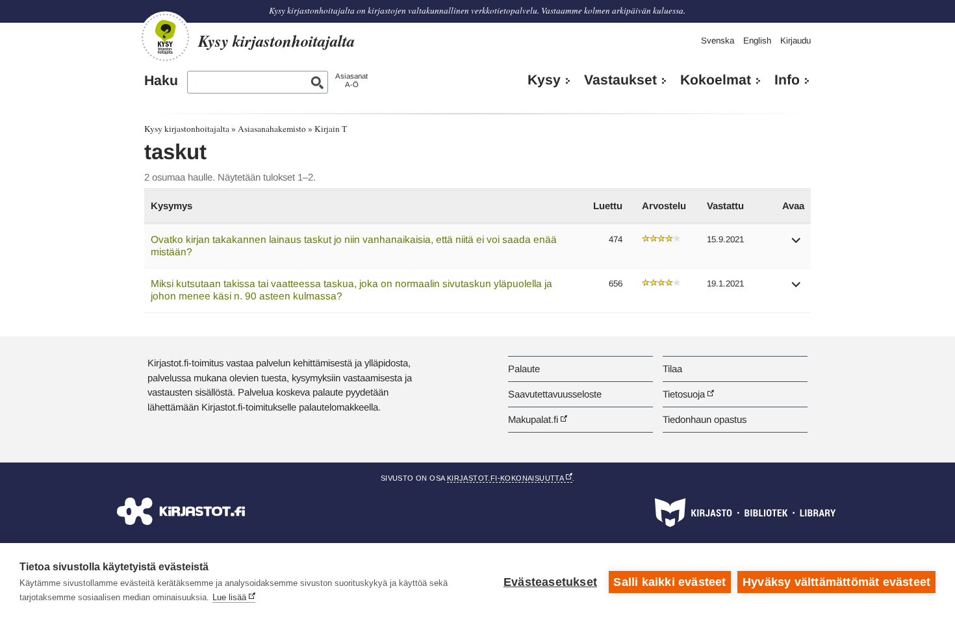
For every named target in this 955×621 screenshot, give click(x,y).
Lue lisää (229, 597)
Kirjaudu (795, 40)
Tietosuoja (684, 393)
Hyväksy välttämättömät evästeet (836, 582)
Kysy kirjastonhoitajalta (186, 128)
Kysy (544, 80)
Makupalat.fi (533, 419)
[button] (796, 244)
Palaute (524, 368)
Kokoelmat (715, 80)
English (757, 40)
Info (787, 80)
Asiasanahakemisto (272, 128)
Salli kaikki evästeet (669, 582)
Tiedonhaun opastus (704, 419)
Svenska (717, 40)
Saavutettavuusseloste (555, 393)
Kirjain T (330, 128)
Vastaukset (620, 80)
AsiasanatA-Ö (351, 80)
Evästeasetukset (550, 582)
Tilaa (672, 368)
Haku (161, 80)
